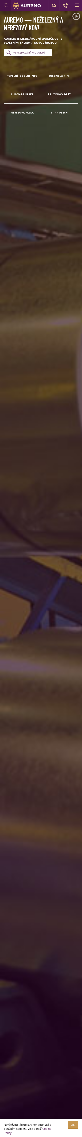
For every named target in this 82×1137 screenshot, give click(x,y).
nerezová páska (22, 112)
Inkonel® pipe (59, 76)
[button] (76, 16)
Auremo (27, 6)
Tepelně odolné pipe (22, 76)
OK (73, 1124)
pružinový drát (59, 94)
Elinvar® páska (22, 94)
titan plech (59, 112)
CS (54, 5)
